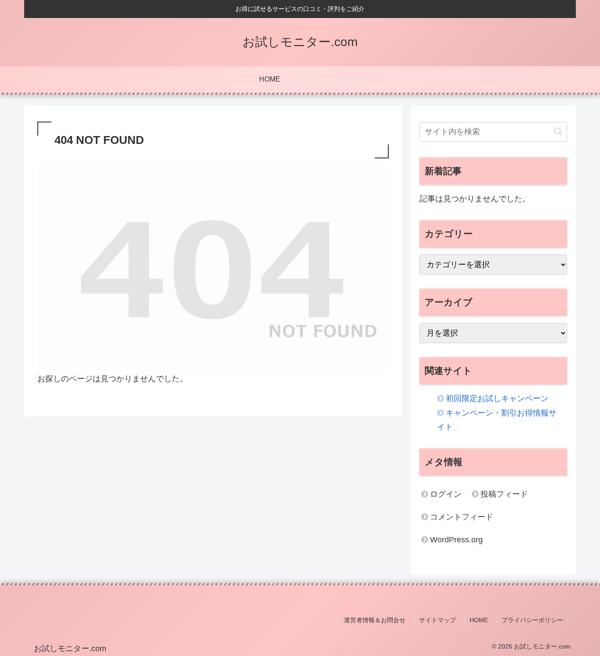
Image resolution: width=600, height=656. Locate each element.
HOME (479, 620)
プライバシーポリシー (532, 620)
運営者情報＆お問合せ (374, 620)
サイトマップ (437, 620)
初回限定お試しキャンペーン (497, 398)
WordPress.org (456, 539)
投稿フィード (504, 494)
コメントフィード (461, 517)
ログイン (446, 494)
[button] (558, 131)
